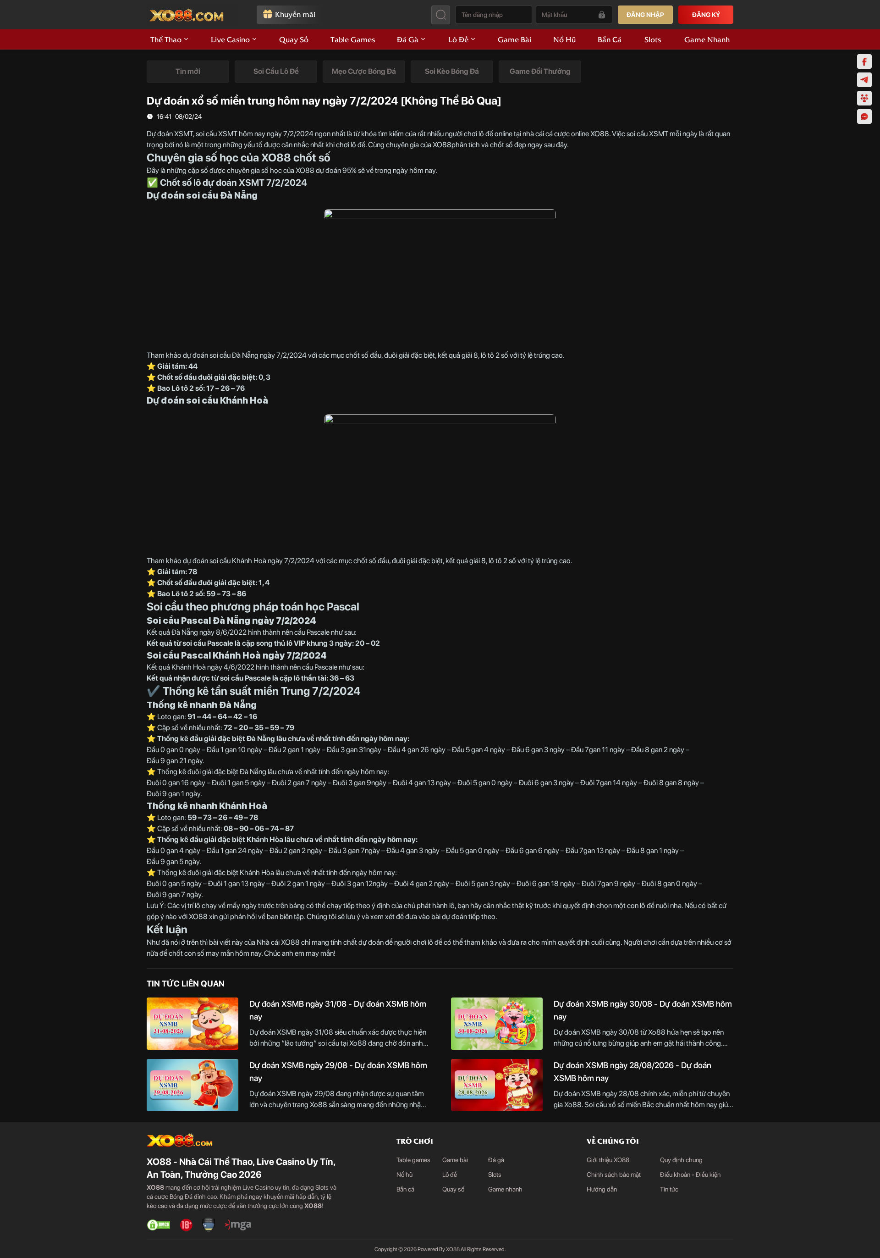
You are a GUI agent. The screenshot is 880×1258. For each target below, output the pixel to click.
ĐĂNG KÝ (706, 14)
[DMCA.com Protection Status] (158, 1225)
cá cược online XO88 (577, 133)
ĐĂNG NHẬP (645, 14)
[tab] (188, 72)
